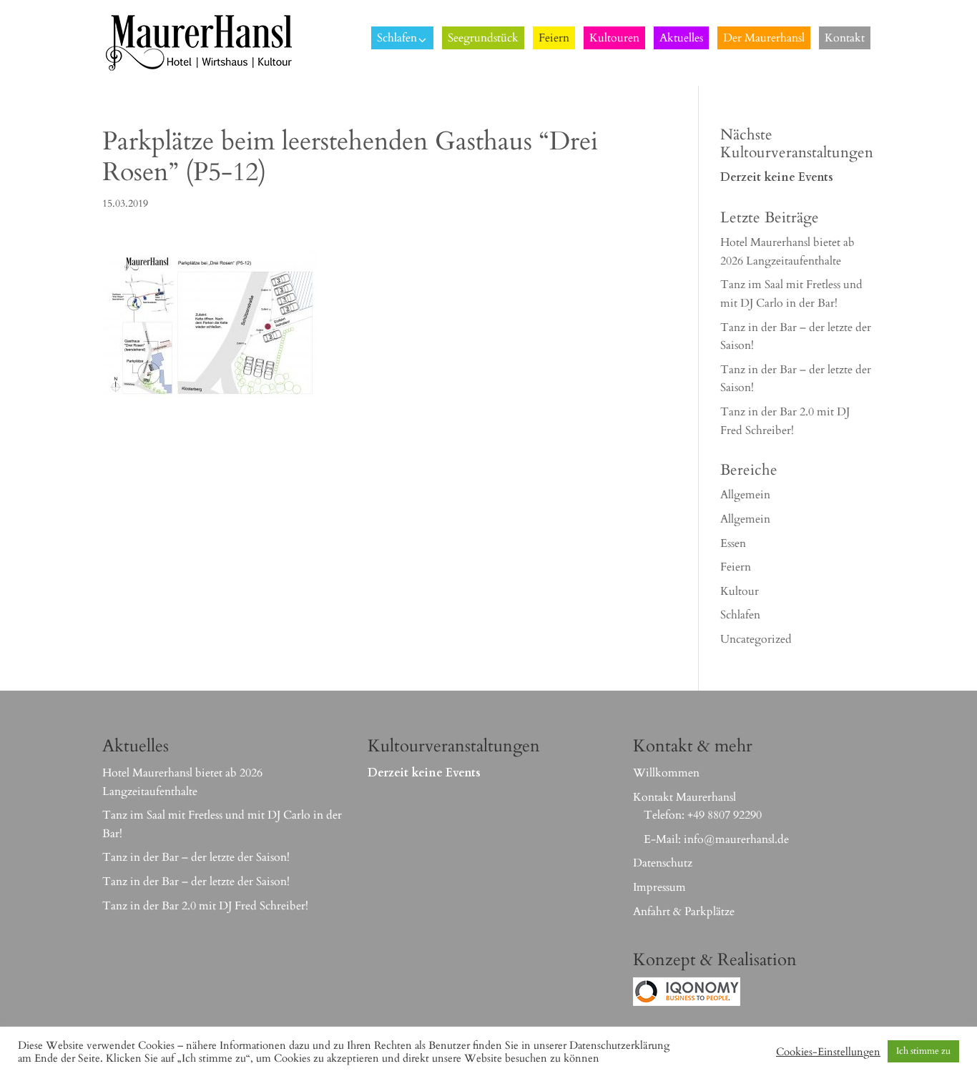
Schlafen (740, 615)
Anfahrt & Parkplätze (684, 911)
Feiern (735, 567)
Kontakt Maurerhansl (684, 797)
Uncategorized (756, 639)
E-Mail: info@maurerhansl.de (716, 839)
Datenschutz (662, 863)
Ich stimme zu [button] (923, 1051)
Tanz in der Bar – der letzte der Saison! (196, 857)
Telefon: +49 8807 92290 (703, 815)
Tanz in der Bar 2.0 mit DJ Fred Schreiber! (205, 906)
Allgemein (745, 495)
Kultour (739, 591)
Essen (733, 543)
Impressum (659, 887)
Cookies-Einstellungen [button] (828, 1051)
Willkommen (666, 773)
